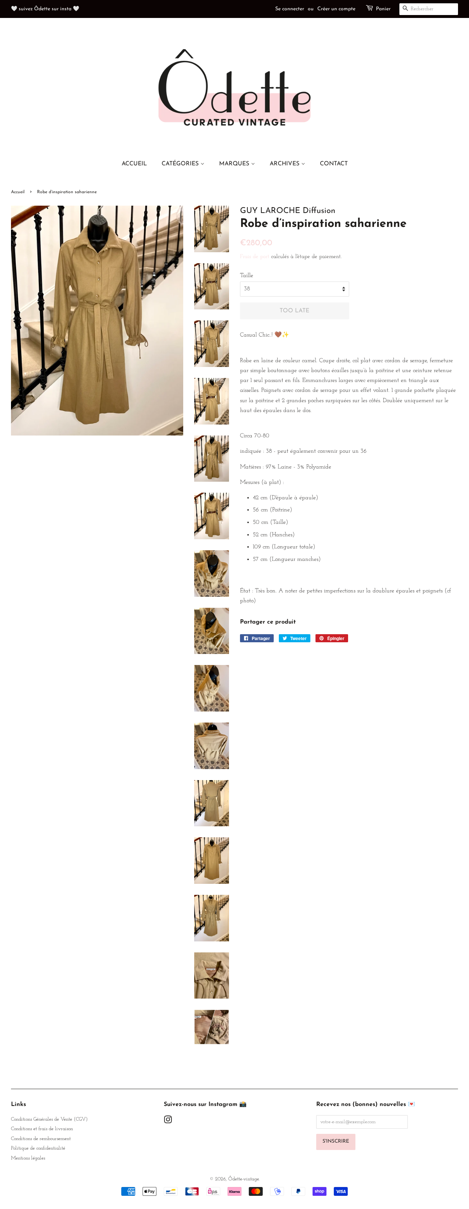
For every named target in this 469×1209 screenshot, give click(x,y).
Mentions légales (28, 1158)
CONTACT (334, 164)
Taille (246, 276)
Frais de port (254, 257)
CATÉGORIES (181, 164)
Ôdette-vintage (243, 1179)
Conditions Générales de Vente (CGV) (49, 1119)
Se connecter (289, 9)
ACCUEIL (134, 164)
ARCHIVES (285, 164)
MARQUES (235, 164)
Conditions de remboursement (41, 1138)
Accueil (18, 192)
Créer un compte (336, 9)
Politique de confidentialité (38, 1148)
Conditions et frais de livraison (42, 1129)
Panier (383, 9)
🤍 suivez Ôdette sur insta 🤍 (45, 9)
